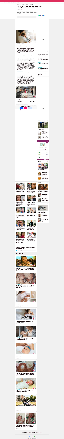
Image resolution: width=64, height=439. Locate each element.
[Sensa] (34, 433)
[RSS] (32, 436)
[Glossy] (43, 433)
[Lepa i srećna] (31, 433)
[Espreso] (26, 433)
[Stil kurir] (41, 433)
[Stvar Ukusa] (29, 433)
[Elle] (36, 433)
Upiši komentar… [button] (20, 250)
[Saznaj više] (47, 120)
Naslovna (18, 4)
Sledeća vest (32, 101)
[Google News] (34, 436)
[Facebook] (29, 436)
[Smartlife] (39, 433)
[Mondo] (21, 433)
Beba (20, 4)
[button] (35, 15)
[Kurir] (24, 433)
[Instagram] (31, 436)
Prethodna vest (20, 101)
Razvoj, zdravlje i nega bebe (25, 4)
